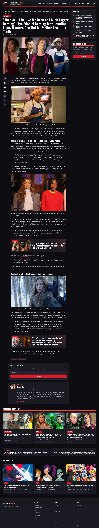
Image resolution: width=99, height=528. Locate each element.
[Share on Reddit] (5, 91)
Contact (57, 508)
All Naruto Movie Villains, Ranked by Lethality (84, 26)
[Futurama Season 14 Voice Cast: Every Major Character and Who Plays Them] (49, 472)
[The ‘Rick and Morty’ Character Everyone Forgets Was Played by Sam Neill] (18, 421)
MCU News (37, 512)
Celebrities (41, 3)
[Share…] (5, 104)
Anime (6, 483)
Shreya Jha (5, 34)
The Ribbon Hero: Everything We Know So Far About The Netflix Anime (16, 486)
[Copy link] (5, 100)
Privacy (79, 505)
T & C (64, 525)
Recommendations (66, 3)
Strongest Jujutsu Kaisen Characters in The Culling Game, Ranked (85, 35)
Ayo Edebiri (14, 144)
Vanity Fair (24, 256)
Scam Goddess (59, 146)
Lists (83, 3)
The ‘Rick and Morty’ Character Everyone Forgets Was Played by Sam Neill (17, 435)
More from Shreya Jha (22, 401)
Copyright (76, 525)
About (57, 505)
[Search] (94, 3)
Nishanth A (7, 438)
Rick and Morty (8, 440)
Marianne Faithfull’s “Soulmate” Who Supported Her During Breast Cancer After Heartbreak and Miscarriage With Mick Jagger (80, 435)
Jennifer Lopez (47, 148)
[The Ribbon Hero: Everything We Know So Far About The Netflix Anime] (18, 472)
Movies (49, 3)
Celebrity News (18, 9)
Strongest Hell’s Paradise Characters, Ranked (84, 22)
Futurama (38, 492)
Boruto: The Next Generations (78, 492)
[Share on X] (5, 83)
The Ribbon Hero (8, 492)
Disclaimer (51, 525)
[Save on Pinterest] (5, 78)
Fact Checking (58, 525)
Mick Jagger (70, 442)
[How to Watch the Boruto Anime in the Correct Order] (81, 472)
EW (65, 317)
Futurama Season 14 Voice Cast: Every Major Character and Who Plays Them (48, 486)
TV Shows (56, 3)
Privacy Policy (83, 525)
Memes (88, 3)
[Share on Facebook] (5, 87)
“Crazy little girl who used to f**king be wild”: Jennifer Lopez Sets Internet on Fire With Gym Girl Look (48, 245)
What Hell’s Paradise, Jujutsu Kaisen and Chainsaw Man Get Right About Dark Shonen (84, 17)
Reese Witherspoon (40, 442)
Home (4, 9)
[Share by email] (5, 96)
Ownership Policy (92, 525)
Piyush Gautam (8, 489)
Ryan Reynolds (49, 442)
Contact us (39, 525)
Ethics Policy (70, 525)
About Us (45, 525)
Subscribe (38, 376)
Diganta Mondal (71, 489)
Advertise (57, 511)
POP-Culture (77, 3)
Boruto (69, 492)
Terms (78, 508)
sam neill (15, 440)
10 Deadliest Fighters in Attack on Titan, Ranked (83, 31)
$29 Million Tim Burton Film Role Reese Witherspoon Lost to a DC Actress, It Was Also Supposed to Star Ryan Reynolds (48, 435)
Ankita (37, 439)
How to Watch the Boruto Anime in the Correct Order (80, 486)
